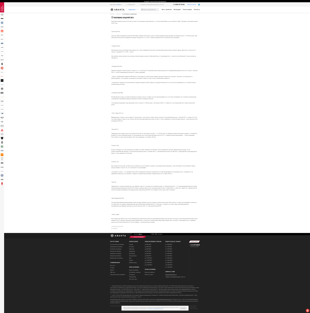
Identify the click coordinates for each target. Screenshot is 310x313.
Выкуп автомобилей (149, 272)
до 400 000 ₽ (148, 244)
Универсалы (132, 251)
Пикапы (131, 260)
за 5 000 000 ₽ (168, 265)
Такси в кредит (187, 9)
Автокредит (177, 9)
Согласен (183, 308)
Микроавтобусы (133, 262)
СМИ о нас (112, 272)
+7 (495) (195, 245)
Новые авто (132, 9)
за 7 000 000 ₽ (168, 267)
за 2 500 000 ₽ (168, 260)
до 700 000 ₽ (148, 251)
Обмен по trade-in (149, 274)
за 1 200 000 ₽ (168, 249)
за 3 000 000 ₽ (168, 262)
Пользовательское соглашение (117, 274)
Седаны (131, 244)
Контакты (197, 9)
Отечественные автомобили (117, 244)
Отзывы (112, 267)
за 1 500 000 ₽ (168, 256)
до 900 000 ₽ (148, 256)
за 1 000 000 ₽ (168, 244)
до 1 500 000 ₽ (148, 260)
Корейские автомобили (115, 253)
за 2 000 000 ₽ (168, 258)
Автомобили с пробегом (135, 272)
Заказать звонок (191, 4)
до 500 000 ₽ (148, 246)
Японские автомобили (115, 251)
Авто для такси (133, 279)
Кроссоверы (132, 253)
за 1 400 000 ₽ (168, 253)
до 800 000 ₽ (148, 253)
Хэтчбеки (131, 246)
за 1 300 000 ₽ (168, 251)
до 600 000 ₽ (148, 249)
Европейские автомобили (116, 246)
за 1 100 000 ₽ (168, 246)
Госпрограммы (132, 277)
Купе (130, 258)
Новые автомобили (133, 270)
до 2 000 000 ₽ (148, 262)
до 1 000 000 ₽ (148, 258)
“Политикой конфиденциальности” (164, 299)
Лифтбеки (131, 249)
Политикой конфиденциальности (155, 308)
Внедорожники (133, 256)
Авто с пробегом (167, 9)
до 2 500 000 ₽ (148, 265)
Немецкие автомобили (115, 256)
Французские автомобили (116, 258)
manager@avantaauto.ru (171, 274)
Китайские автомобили (115, 249)
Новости (112, 270)
